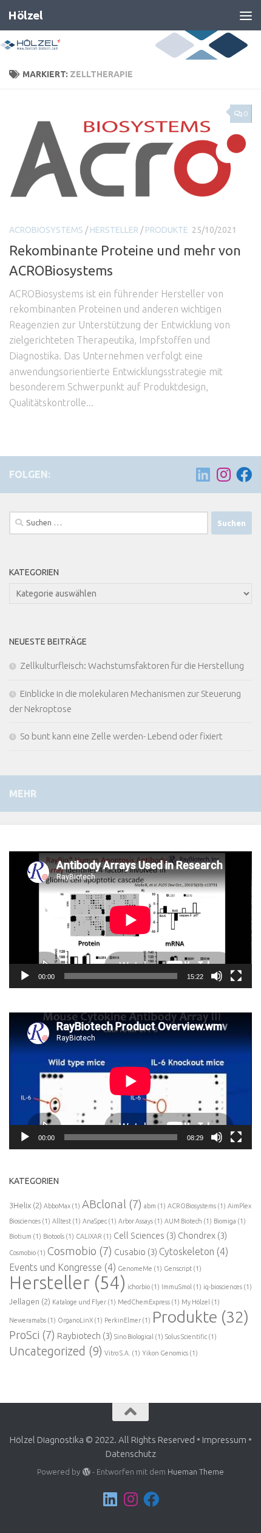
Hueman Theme (196, 1471)
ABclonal (112, 1204)
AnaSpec (100, 1221)
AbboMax (62, 1205)
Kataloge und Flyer (84, 1302)
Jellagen (29, 1301)
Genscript (183, 1268)
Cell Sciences (145, 1235)
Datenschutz (131, 1453)
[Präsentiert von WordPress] (86, 1472)
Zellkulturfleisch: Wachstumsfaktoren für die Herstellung (132, 665)
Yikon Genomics (170, 1353)
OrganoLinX (80, 1320)
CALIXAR (94, 1236)
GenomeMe (140, 1268)
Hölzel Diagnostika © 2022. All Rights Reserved (102, 1439)
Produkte (166, 230)
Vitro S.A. (122, 1353)
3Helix (25, 1205)
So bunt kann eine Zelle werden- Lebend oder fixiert (121, 736)
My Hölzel (200, 1302)
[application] (130, 919)
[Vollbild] (236, 976)
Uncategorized (56, 1351)
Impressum (224, 1439)
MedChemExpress (149, 1302)
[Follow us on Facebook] (244, 474)
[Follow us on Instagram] (223, 474)
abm (155, 1205)
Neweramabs (32, 1320)
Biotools (58, 1236)
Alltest (66, 1221)
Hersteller (114, 230)
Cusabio (135, 1252)
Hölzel (25, 15)
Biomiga (230, 1221)
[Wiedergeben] (25, 976)
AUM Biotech (188, 1221)
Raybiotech (84, 1336)
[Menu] (246, 15)
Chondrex (202, 1235)
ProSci (32, 1335)
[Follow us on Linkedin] (203, 474)
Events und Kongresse (62, 1267)
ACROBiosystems (46, 230)
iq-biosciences (227, 1286)
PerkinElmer (127, 1320)
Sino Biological (138, 1336)
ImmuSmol (181, 1286)
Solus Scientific (191, 1336)
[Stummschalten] (217, 976)
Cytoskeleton (193, 1251)
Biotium (25, 1236)
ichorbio (143, 1286)
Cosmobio (27, 1252)
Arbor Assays (140, 1221)
